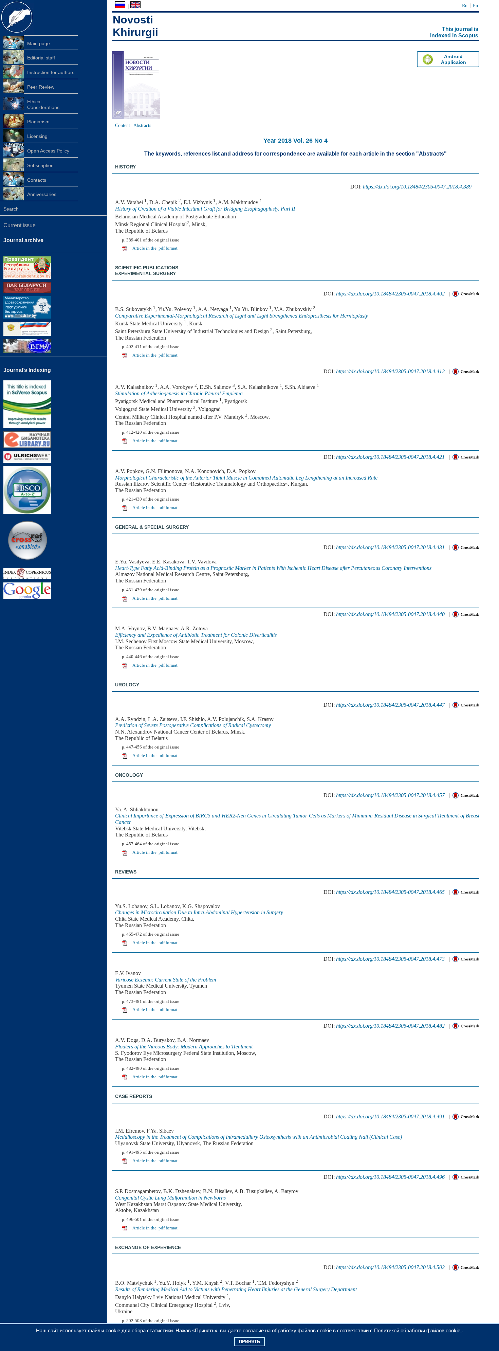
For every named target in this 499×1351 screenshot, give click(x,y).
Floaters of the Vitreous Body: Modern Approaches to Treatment (184, 1046)
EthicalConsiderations (43, 104)
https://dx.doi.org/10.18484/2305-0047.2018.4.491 (390, 1116)
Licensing (37, 136)
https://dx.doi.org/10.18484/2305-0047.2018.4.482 (390, 1026)
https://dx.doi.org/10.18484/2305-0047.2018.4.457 (390, 795)
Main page (38, 43)
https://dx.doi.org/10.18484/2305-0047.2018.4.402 (390, 293)
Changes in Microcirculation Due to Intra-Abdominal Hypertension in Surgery (199, 912)
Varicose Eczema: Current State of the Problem (165, 980)
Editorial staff (41, 57)
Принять (249, 1341)
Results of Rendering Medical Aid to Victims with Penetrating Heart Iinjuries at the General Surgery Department (236, 1289)
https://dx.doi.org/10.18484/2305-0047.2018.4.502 (390, 1267)
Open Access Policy (48, 151)
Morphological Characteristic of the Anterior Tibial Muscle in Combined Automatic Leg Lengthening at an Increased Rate (246, 478)
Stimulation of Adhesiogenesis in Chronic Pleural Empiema (179, 393)
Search (11, 209)
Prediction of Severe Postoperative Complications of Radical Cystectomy (193, 725)
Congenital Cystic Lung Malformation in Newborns (170, 1198)
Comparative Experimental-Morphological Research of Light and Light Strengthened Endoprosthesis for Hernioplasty (241, 316)
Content (122, 125)
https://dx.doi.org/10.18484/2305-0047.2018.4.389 (417, 187)
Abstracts (142, 125)
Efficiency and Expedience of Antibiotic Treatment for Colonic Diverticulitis (196, 635)
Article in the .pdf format (155, 248)
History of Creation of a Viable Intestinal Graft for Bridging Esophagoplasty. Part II (205, 209)
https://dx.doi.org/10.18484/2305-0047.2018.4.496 (390, 1177)
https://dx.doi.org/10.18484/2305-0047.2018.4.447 (390, 705)
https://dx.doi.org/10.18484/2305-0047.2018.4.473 (390, 959)
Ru (464, 5)
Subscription (40, 165)
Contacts (36, 180)
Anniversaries (41, 194)
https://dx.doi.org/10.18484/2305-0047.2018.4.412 (390, 371)
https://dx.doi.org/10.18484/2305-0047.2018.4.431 (390, 547)
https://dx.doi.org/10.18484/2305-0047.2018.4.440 (390, 614)
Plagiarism (38, 121)
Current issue (19, 225)
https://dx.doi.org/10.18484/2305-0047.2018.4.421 (390, 457)
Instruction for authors (50, 72)
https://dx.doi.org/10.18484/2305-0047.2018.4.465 (390, 892)
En (475, 5)
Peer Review (40, 87)
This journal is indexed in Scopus (454, 32)
